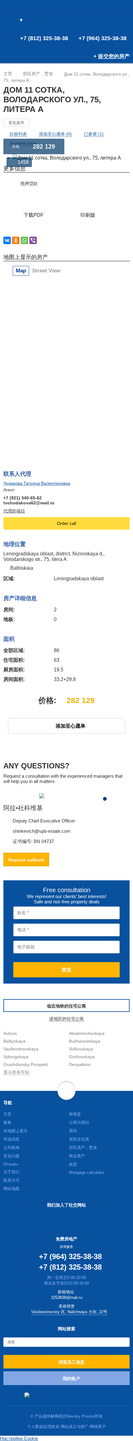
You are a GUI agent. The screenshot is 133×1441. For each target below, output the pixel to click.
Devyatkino (80, 1064)
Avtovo (10, 1033)
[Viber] (33, 240)
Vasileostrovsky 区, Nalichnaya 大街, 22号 (69, 1311)
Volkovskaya (81, 1048)
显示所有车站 (16, 1072)
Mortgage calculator (86, 1172)
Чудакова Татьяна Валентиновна (36, 483)
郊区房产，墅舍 (83, 1147)
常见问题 (11, 1156)
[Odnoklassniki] (15, 240)
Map (21, 271)
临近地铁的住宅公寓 (66, 1005)
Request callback (26, 859)
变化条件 (16, 122)
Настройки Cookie (19, 1438)
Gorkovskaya (82, 1056)
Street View (46, 271)
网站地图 (11, 1188)
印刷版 (87, 215)
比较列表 (18, 134)
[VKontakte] (7, 240)
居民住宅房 (79, 1139)
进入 (124, 20)
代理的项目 (14, 510)
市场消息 (11, 1139)
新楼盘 (75, 1114)
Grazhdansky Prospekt (25, 1064)
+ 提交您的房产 (111, 56)
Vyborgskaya (15, 1056)
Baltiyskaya (14, 1041)
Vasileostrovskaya (20, 1048)
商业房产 (77, 1156)
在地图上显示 (15, 1130)
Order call (66, 523)
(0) (114, 20)
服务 (7, 1122)
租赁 (73, 1164)
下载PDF (34, 215)
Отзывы (10, 1164)
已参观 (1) (94, 134)
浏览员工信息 (71, 1362)
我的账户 (71, 1378)
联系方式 (11, 1180)
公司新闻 (11, 1147)
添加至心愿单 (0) (55, 134)
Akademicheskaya (87, 1033)
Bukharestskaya (84, 1041)
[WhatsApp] (24, 240)
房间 (73, 1130)
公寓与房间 (79, 1122)
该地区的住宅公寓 (66, 1018)
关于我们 (11, 1172)
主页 (7, 1114)
